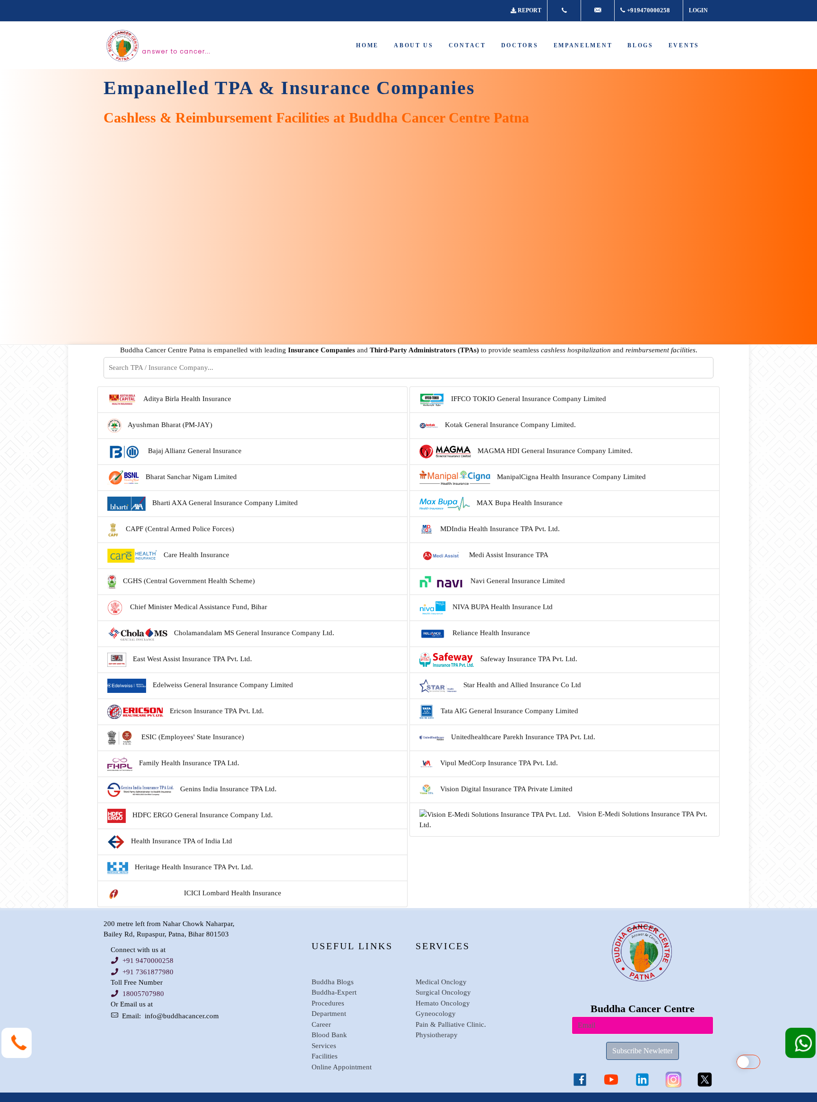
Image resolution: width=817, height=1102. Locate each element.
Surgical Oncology (443, 992)
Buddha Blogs (333, 982)
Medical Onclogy (441, 982)
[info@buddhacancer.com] (597, 10)
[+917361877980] (564, 10)
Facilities (325, 1056)
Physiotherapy (437, 1035)
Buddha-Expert (334, 992)
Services (324, 1046)
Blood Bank (329, 1035)
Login (698, 10)
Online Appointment (342, 1067)
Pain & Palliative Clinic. (451, 1024)
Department (329, 1013)
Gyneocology (436, 1013)
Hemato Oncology (443, 1003)
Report (529, 10)
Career (321, 1024)
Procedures (328, 1003)
